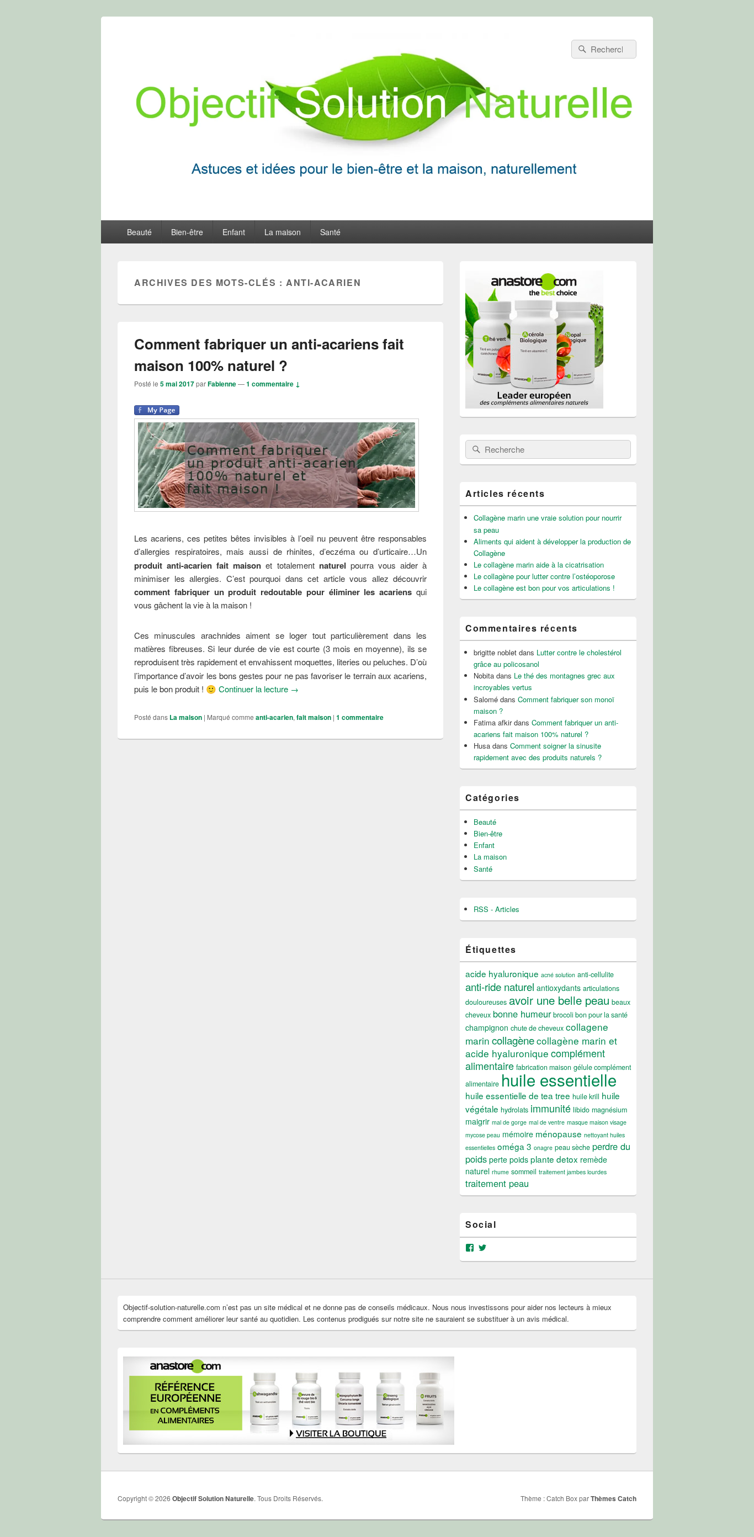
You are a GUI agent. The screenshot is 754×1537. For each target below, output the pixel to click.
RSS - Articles (496, 909)
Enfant (233, 231)
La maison (282, 231)
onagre (543, 1147)
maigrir (477, 1121)
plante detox (554, 1159)
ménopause (558, 1133)
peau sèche (572, 1147)
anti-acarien (274, 717)
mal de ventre (547, 1122)
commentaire (360, 717)
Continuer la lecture (259, 689)
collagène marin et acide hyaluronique (541, 1047)
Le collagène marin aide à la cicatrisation (539, 564)
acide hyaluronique (502, 973)
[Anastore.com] (534, 405)
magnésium (609, 1110)
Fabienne (222, 384)
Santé (330, 231)
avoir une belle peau (559, 1000)
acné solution (558, 975)
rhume (500, 1172)
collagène (513, 1039)
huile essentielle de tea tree (517, 1095)
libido (581, 1110)
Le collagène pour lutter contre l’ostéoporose (544, 576)
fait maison (313, 717)
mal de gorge (509, 1122)
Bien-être (187, 231)
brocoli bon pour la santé (590, 1015)
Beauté (139, 231)
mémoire (517, 1134)
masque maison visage (596, 1122)
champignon (486, 1027)
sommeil (524, 1171)
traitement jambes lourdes (573, 1172)
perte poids (508, 1159)
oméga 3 (514, 1146)
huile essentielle (559, 1079)
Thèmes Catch (613, 1498)
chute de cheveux (537, 1028)
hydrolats (514, 1110)
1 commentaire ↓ (273, 384)
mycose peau (482, 1135)
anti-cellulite (595, 974)
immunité (550, 1108)
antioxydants (559, 987)
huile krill (585, 1096)
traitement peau (497, 1183)
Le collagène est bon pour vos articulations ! (544, 587)
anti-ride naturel (499, 986)
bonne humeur (522, 1013)
